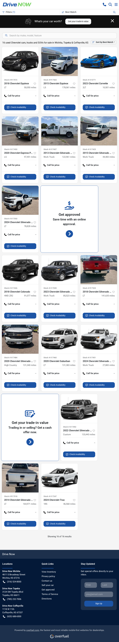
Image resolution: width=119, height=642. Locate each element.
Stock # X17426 (10, 288)
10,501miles (109, 87)
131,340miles (29, 365)
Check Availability (18, 107)
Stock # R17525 (89, 288)
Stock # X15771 (89, 80)
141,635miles (108, 295)
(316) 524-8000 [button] (14, 581)
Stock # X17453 (10, 149)
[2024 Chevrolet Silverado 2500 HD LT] (20, 200)
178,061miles (68, 87)
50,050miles (30, 87)
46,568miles (69, 504)
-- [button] (35, 95)
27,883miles (109, 365)
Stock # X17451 (89, 357)
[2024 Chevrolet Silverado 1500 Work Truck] (98, 339)
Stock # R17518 (10, 496)
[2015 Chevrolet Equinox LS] (59, 61)
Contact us (47, 581)
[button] (104, 4)
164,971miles (29, 504)
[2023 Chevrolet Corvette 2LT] (98, 61)
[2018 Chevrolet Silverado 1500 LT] (98, 269)
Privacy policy (48, 576)
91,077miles (30, 295)
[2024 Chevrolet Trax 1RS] (59, 477)
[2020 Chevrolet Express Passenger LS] (20, 130)
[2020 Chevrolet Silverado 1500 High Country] (20, 339)
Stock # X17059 (50, 288)
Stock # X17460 (50, 357)
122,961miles (68, 157)
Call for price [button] (14, 95)
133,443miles (88, 434)
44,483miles (109, 157)
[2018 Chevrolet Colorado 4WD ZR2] (20, 269)
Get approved (48, 589)
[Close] (112, 21)
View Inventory (49, 572)
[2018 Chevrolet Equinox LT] (20, 61)
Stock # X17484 (10, 357)
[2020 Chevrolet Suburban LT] (59, 339)
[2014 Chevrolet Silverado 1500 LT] (20, 477)
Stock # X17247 (50, 496)
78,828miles (30, 226)
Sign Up (98, 603)
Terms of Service (50, 594)
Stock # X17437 (50, 149)
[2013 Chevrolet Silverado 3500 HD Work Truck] (59, 130)
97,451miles (30, 157)
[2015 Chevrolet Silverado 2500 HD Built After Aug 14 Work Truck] (98, 130)
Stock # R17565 (50, 80)
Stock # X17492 (69, 427)
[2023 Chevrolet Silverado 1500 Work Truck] (59, 269)
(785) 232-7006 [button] (14, 599)
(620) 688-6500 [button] (14, 616)
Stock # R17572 (10, 80)
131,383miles (68, 365)
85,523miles (69, 295)
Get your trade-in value (78, 21)
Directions (47, 598)
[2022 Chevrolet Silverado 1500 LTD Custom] (79, 408)
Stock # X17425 (89, 149)
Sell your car (48, 585)
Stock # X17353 (10, 219)
